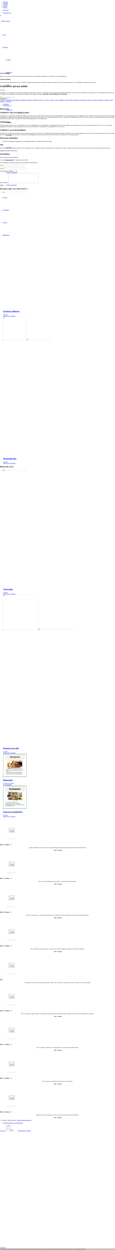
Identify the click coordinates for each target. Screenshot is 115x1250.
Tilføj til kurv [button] (6, 316)
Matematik (35, 100)
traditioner (2, 101)
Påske (40, 100)
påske (111, 100)
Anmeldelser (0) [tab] (7, 105)
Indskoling (23, 100)
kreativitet (89, 100)
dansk (66, 100)
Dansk (13, 100)
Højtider (18, 100)
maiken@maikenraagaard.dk (24, 1120)
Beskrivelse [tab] (6, 104)
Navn (2, 165)
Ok (87, 1249)
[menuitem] (59, 10)
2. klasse (52, 100)
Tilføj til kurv (3, 98)
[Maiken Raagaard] (5, 21)
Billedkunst (9, 100)
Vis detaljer (12, 316)
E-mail (2, 168)
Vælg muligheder (7, 784)
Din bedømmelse (4, 171)
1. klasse (47, 100)
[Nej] (89, 1249)
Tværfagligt (8, 101)
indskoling (76, 100)
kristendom (95, 100)
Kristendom (29, 100)
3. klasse (57, 100)
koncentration (82, 100)
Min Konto (6, 10)
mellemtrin (106, 100)
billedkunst (62, 100)
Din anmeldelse (4, 182)
